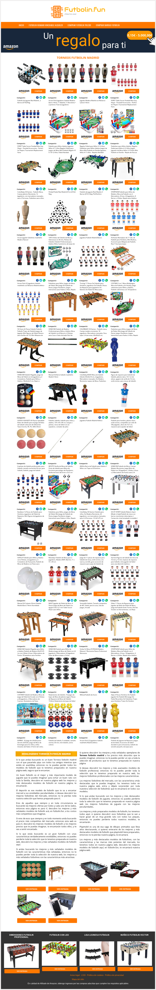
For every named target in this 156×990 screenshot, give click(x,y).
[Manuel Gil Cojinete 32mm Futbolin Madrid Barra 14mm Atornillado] (31, 578)
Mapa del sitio (78, 979)
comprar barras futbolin (108, 25)
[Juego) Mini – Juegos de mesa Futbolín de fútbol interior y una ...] (124, 873)
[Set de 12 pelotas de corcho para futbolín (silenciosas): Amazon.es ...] (31, 873)
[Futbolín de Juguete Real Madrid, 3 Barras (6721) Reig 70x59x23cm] (93, 167)
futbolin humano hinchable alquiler (46, 25)
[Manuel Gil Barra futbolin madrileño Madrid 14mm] (62, 349)
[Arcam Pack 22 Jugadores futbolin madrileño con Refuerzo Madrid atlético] (31, 258)
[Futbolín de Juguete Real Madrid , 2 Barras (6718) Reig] (31, 75)
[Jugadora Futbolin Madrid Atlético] (93, 395)
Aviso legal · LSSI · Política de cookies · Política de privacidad (97, 975)
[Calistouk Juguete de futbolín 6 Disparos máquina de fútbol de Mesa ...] (31, 905)
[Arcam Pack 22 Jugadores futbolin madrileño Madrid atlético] (93, 715)
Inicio (21, 25)
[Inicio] (78, 20)
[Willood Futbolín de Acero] (93, 669)
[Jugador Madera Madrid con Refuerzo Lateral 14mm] (93, 75)
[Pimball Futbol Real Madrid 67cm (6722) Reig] (62, 167)
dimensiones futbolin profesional (21, 936)
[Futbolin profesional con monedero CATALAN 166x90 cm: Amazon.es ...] (93, 873)
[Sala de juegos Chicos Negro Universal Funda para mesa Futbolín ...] (62, 905)
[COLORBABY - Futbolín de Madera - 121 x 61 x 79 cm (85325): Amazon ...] (62, 873)
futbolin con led (59, 935)
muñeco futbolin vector (135, 935)
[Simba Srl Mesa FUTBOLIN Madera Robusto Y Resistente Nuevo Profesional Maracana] (93, 624)
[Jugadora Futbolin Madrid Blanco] (93, 212)
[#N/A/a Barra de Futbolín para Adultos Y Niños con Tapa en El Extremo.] (93, 441)
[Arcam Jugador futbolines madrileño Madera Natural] (31, 212)
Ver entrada (31, 889)
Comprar (38, 91)
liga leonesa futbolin (96, 935)
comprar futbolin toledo (79, 25)
